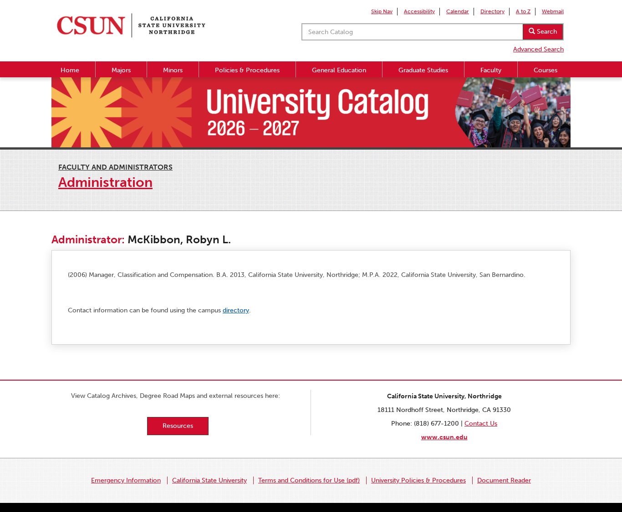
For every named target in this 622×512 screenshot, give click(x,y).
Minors (173, 70)
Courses (545, 70)
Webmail (553, 11)
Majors (121, 70)
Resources (178, 426)
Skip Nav (382, 11)
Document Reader (504, 480)
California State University (209, 480)
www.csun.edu (444, 437)
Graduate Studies (423, 70)
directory (236, 310)
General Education (339, 70)
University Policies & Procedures (418, 480)
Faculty (490, 70)
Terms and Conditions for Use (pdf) (309, 480)
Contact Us (480, 423)
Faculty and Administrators (115, 167)
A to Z (523, 11)
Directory (492, 11)
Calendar (457, 11)
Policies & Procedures (247, 70)
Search (546, 31)
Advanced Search (538, 49)
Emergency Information (126, 480)
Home (70, 70)
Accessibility (419, 11)
